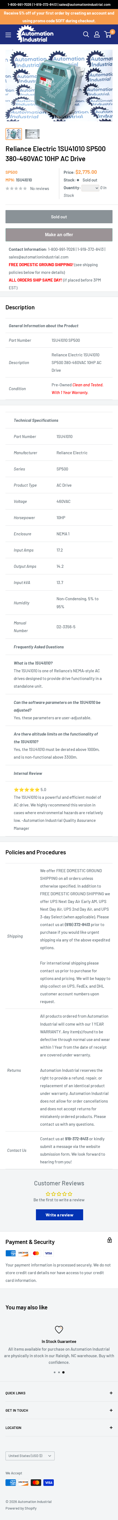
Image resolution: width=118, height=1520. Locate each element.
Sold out (59, 216)
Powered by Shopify (20, 1508)
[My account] (97, 34)
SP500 (11, 172)
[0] (108, 34)
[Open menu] (8, 35)
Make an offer (59, 236)
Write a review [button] (60, 1214)
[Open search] (86, 34)
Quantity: (73, 187)
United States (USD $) (25, 1455)
